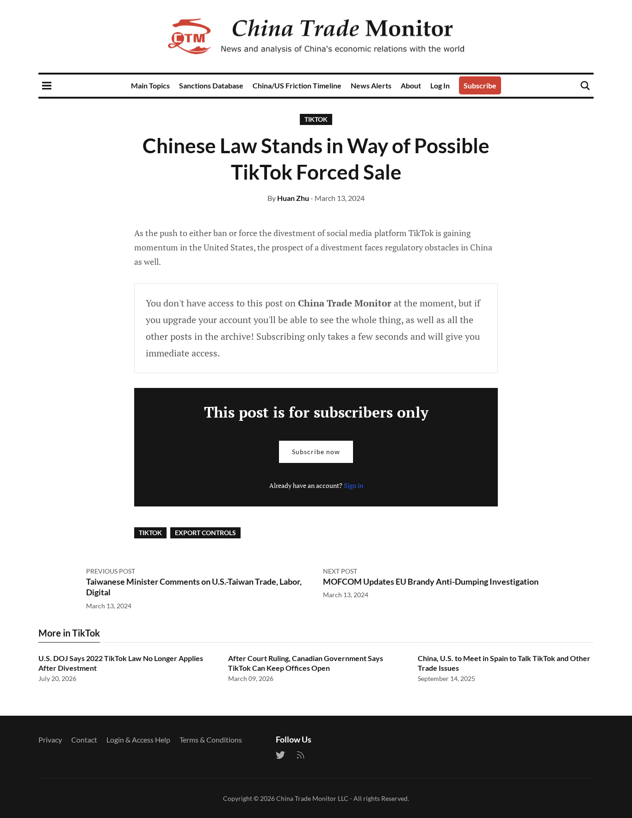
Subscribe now (316, 452)
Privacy (50, 739)
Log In (440, 85)
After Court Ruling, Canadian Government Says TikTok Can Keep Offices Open (305, 663)
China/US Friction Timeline (297, 85)
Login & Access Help (138, 739)
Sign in (353, 485)
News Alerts (371, 85)
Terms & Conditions (211, 739)
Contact (84, 739)
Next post (340, 571)
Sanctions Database (211, 85)
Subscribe (480, 85)
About (411, 85)
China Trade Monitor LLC (312, 798)
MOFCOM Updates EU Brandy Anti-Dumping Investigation (431, 581)
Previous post (110, 571)
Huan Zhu (293, 198)
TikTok (316, 119)
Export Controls (205, 533)
